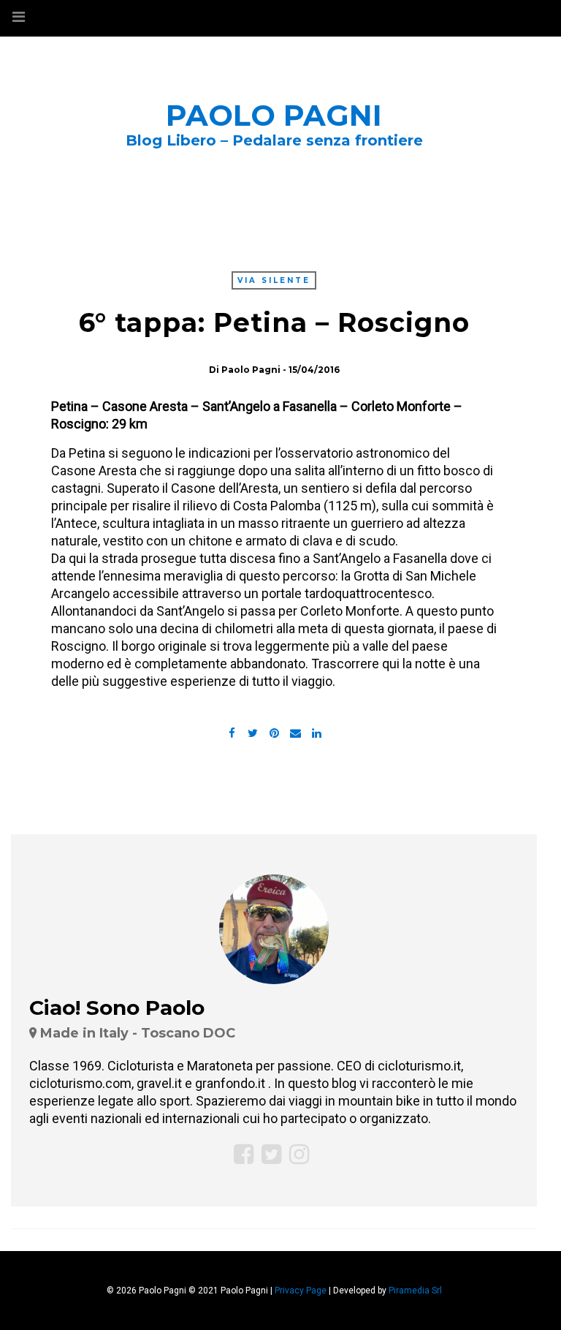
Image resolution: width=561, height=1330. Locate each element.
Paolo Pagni (274, 115)
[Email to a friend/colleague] (295, 731)
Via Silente (273, 280)
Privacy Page (301, 1290)
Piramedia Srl (415, 1290)
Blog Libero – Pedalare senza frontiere (274, 140)
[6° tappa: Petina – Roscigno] (253, 731)
